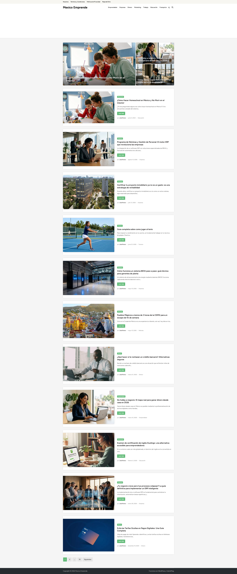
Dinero (130, 7)
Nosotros (66, 2)
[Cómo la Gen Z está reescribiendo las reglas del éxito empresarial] (155, 74)
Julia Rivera (122, 118)
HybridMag (170, 571)
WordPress (161, 571)
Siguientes (87, 559)
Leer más (121, 114)
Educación (153, 7)
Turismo (120, 225)
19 (79, 559)
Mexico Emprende (75, 7)
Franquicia (163, 7)
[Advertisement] (118, 25)
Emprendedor (112, 7)
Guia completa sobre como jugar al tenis (135, 229)
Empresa (122, 7)
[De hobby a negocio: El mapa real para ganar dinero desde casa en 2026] (155, 53)
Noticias (120, 311)
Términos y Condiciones (78, 2)
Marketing (137, 7)
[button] (67, 64)
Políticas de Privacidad (93, 2)
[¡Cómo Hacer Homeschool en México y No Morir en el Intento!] (99, 64)
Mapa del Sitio (106, 2)
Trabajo (145, 7)
